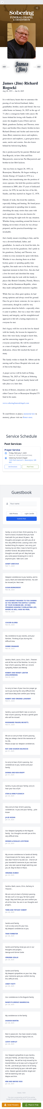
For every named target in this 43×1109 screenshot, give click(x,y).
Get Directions (12, 467)
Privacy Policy (15, 1099)
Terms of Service (27, 1099)
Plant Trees (30, 467)
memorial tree (29, 413)
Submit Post (21, 519)
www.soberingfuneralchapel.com (16, 403)
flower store (27, 417)
